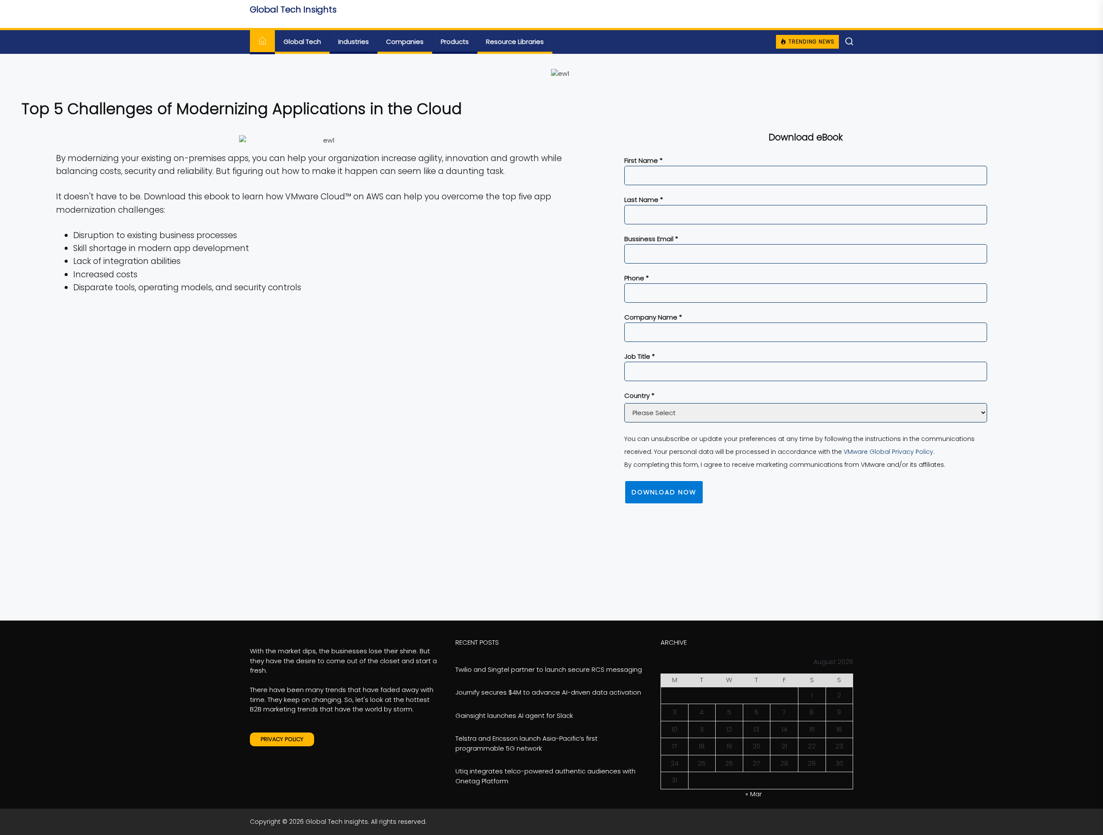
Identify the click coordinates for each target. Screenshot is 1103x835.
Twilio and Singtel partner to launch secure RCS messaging (548, 669)
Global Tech (302, 41)
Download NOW (664, 492)
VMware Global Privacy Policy (888, 451)
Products (455, 41)
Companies (405, 41)
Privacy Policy (282, 739)
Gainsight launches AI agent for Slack (514, 715)
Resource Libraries (515, 41)
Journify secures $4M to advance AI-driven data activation (548, 692)
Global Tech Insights (293, 9)
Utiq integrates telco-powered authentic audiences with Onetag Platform (545, 776)
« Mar (753, 793)
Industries (353, 41)
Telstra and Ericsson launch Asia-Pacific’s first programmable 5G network (526, 743)
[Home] (262, 42)
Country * (639, 395)
